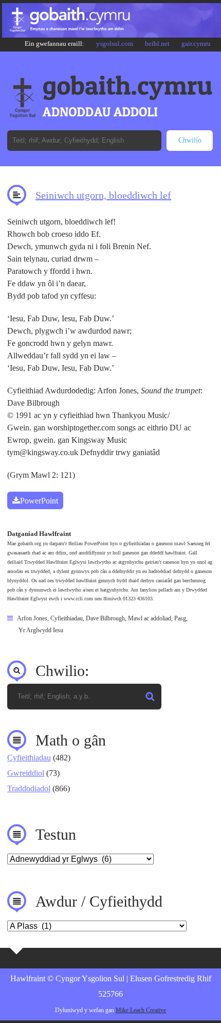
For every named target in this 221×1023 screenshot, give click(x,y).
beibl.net (157, 43)
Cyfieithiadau (66, 618)
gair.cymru (196, 43)
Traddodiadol (28, 788)
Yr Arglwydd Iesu (41, 630)
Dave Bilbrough (105, 618)
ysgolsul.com (114, 43)
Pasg (180, 618)
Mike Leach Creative (141, 1010)
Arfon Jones (32, 618)
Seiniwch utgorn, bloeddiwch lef (103, 195)
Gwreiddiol (25, 773)
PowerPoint (39, 500)
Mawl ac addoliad (149, 618)
